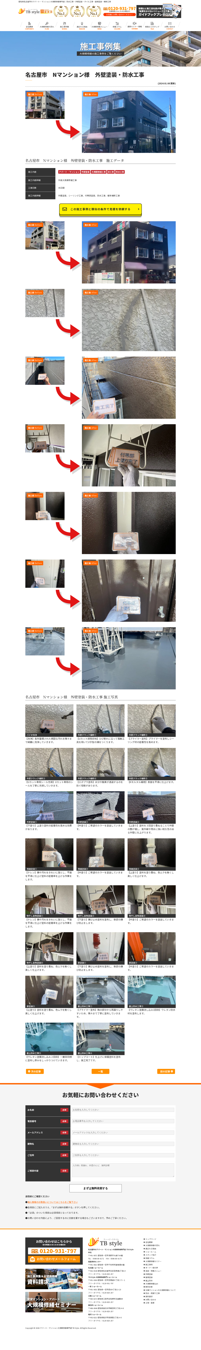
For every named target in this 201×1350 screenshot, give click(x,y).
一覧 (100, 1071)
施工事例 (149, 1264)
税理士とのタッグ (152, 26)
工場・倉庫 (149, 1302)
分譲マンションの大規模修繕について (160, 1290)
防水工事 (120, 171)
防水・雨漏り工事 (152, 1293)
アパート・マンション (69, 171)
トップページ (150, 1239)
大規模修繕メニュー (100, 26)
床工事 (111, 171)
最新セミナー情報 (135, 26)
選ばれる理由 (82, 26)
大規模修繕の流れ (47, 26)
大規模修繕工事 (98, 171)
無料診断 (149, 1286)
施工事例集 (64, 26)
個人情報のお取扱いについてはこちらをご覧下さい (52, 1202)
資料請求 (149, 1296)
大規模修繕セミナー (153, 1261)
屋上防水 (149, 1280)
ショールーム (150, 1251)
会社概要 (29, 26)
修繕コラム (117, 26)
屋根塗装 (149, 1277)
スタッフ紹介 (150, 1255)
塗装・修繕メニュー (153, 1271)
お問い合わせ (169, 26)
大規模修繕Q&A (151, 1283)
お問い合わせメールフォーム (56, 1259)
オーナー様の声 (151, 1267)
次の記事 (36, 1071)
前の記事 (165, 1071)
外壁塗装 (85, 171)
